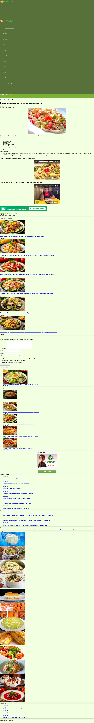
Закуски (5, 50)
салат (16, 213)
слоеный (67, 529)
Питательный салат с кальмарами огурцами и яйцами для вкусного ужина (20, 384)
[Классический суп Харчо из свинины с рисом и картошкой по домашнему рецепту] (10, 447)
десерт (13, 529)
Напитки (5, 66)
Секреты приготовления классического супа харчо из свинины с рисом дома (21, 412)
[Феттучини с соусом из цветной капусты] (12, 573)
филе (79, 529)
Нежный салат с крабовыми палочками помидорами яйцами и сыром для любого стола (27, 274)
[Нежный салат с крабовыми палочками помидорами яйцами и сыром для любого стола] (12, 272)
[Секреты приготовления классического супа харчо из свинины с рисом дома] (10, 410)
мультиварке (37, 529)
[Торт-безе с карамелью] (12, 687)
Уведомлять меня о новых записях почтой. (12, 362)
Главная (2, 99)
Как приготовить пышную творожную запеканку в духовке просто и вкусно (20, 436)
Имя (1, 350)
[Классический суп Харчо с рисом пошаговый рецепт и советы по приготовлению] (10, 398)
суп (70, 529)
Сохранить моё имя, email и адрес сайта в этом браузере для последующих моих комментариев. (25, 358)
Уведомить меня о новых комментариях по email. (13, 360)
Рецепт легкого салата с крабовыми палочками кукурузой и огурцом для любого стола (27, 255)
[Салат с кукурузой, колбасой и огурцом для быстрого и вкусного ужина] (12, 233)
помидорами (58, 529)
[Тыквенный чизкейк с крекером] (12, 602)
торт (77, 529)
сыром (73, 529)
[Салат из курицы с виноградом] (12, 630)
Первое (5, 33)
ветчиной (5, 529)
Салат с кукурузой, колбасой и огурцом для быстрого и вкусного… (18, 424)
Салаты (5, 44)
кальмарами (3, 213)
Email (1, 353)
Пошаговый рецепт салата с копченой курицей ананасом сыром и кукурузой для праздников (28, 332)
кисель (29, 529)
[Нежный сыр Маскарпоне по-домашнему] (12, 545)
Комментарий (3, 348)
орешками (46, 529)
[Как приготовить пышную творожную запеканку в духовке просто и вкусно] (10, 435)
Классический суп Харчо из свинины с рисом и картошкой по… (17, 448)
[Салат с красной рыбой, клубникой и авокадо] (12, 588)
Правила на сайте (9, 28)
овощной (12, 213)
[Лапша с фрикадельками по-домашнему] (12, 559)
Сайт (1, 355)
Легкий (1, 529)
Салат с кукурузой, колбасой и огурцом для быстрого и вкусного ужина (22, 236)
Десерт (5, 61)
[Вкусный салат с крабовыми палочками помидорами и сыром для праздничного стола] (12, 291)
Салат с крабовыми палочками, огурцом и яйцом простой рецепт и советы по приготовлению (29, 313)
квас (27, 529)
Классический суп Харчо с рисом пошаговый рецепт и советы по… (18, 399)
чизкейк (81, 529)
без (3, 529)
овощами (42, 529)
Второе (5, 39)
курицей (8, 213)
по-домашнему (51, 529)
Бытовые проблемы (10, 77)
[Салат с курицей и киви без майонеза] (12, 673)
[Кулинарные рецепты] (6, 2)
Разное (5, 72)
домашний (17, 529)
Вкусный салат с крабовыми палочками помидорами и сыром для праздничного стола (26, 293)
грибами (9, 529)
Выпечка (5, 55)
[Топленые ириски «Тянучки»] (12, 616)
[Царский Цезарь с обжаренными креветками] (12, 659)
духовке (20, 529)
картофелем (24, 529)
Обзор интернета (9, 83)
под (54, 529)
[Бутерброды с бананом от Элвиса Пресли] (12, 645)
